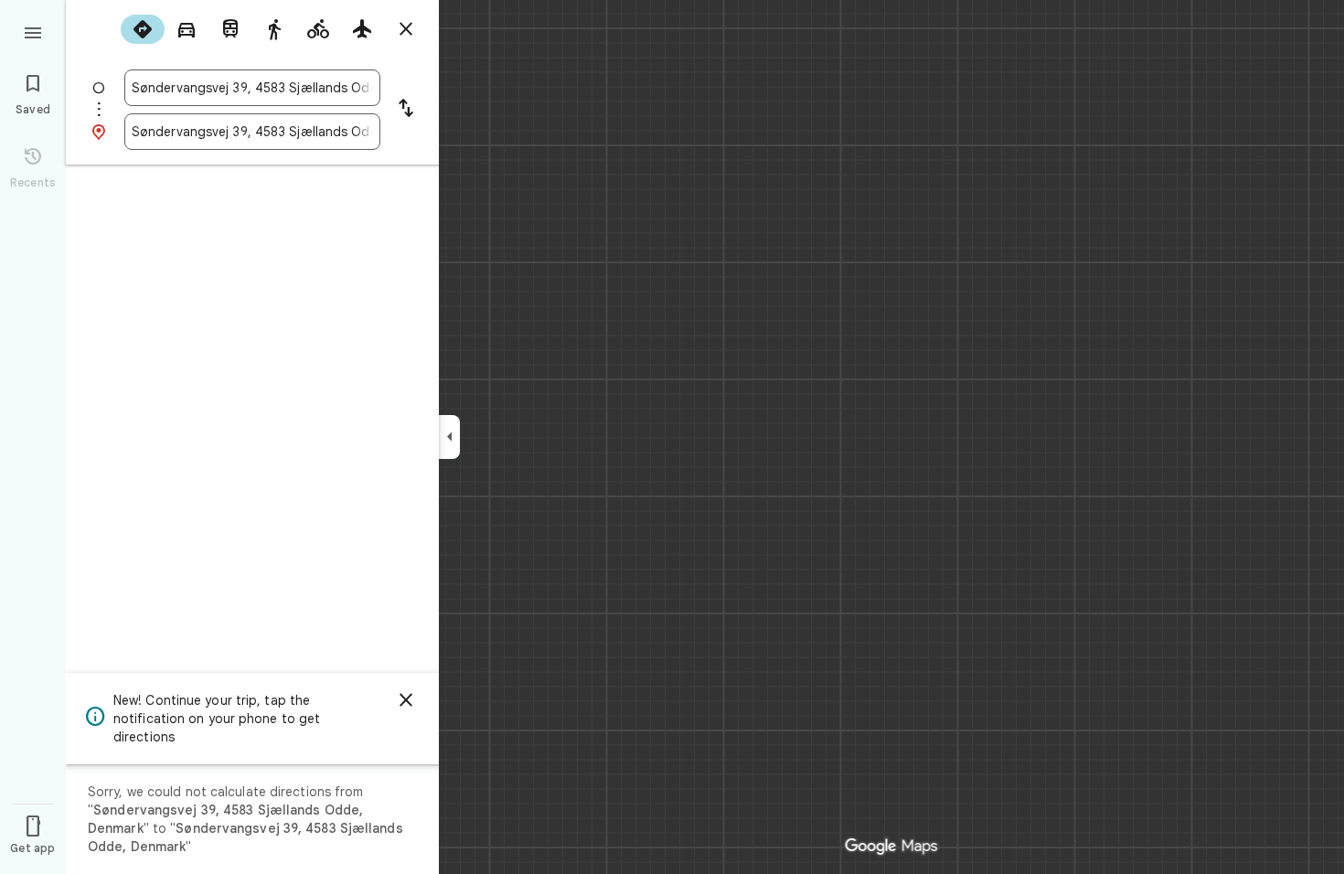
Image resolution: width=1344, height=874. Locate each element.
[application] (672, 437)
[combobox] (252, 87)
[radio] (143, 29)
